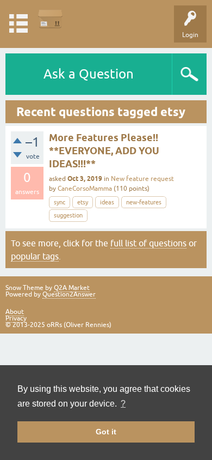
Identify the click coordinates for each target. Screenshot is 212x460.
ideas (107, 202)
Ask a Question (88, 73)
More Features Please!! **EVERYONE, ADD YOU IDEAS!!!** (104, 151)
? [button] (123, 403)
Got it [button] (106, 431)
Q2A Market (72, 288)
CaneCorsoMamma (85, 188)
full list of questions (148, 243)
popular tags (35, 256)
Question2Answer (69, 294)
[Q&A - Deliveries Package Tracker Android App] (50, 18)
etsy (82, 202)
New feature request (142, 179)
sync (59, 202)
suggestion (68, 215)
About (14, 312)
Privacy (16, 318)
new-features (143, 202)
